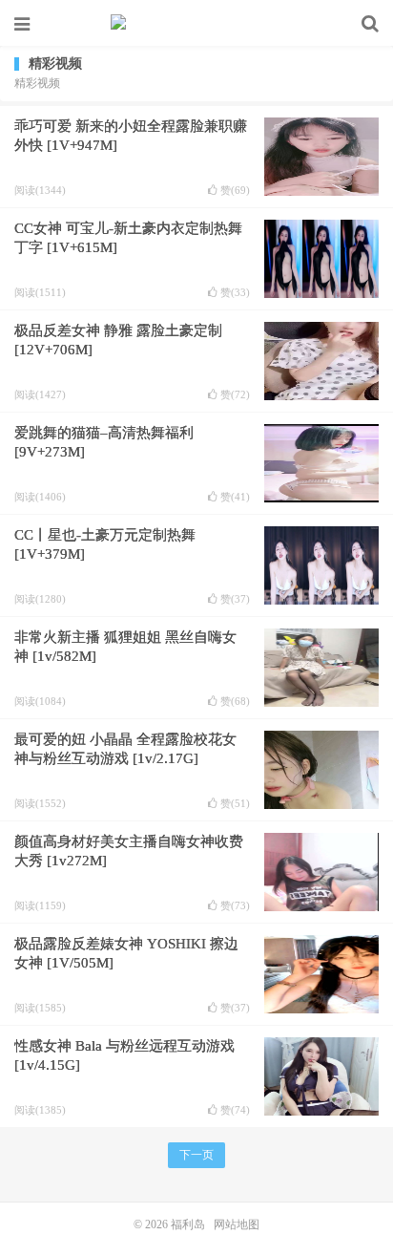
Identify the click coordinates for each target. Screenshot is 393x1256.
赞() (235, 190)
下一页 (196, 1154)
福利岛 (196, 23)
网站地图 (236, 1224)
